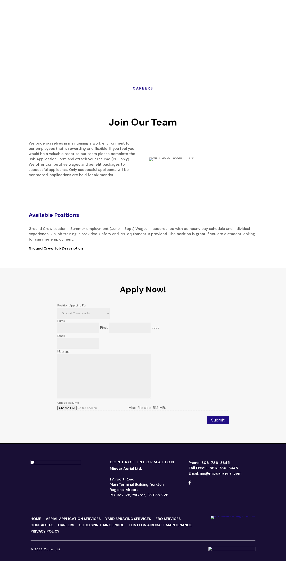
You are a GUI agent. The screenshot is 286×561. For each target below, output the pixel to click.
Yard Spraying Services (128, 519)
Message (63, 351)
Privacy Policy (45, 532)
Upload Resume (68, 403)
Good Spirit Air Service (181, 15)
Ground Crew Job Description (56, 248)
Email (61, 336)
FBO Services (132, 15)
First (104, 327)
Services (106, 15)
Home (91, 15)
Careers (152, 15)
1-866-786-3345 (222, 467)
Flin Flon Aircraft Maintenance (143, 21)
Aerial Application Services (73, 519)
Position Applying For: (72, 305)
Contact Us (257, 18)
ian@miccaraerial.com (221, 473)
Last (155, 327)
